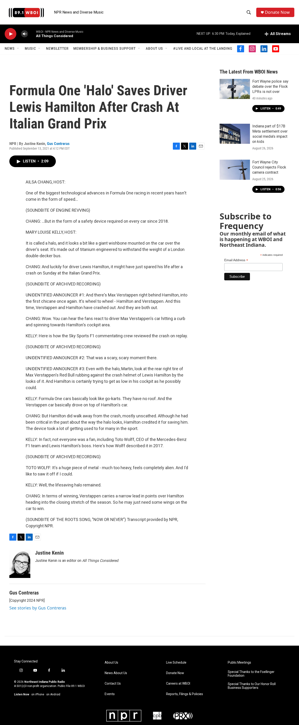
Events (110, 694)
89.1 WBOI (78, 686)
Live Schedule (176, 662)
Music (30, 48)
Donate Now (277, 12)
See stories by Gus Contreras (37, 608)
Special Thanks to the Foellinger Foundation (251, 673)
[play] (10, 34)
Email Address (236, 260)
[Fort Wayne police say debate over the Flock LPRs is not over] (235, 89)
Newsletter (57, 48)
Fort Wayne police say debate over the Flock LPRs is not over (270, 86)
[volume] (24, 34)
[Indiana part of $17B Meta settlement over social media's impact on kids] (235, 134)
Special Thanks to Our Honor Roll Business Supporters (252, 686)
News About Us (116, 673)
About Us (154, 48)
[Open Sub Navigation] (18, 48)
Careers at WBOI (178, 683)
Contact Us (113, 683)
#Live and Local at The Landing (202, 48)
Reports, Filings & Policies (184, 694)
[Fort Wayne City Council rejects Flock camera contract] (235, 170)
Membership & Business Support (104, 48)
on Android (53, 694)
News (10, 48)
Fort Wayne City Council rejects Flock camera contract (269, 167)
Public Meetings (239, 662)
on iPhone (37, 694)
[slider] (32, 33)
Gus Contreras (58, 143)
